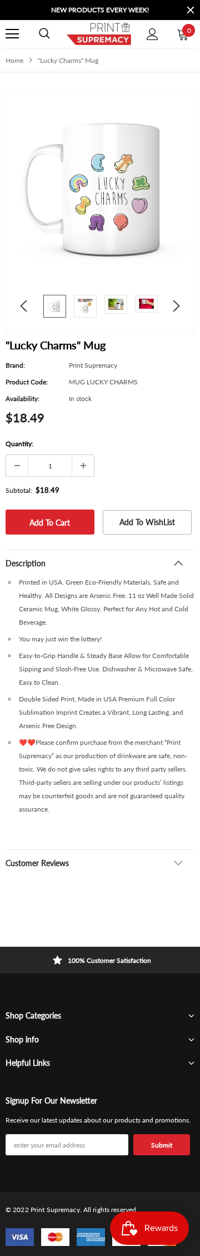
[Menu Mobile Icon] (12, 34)
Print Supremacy (93, 365)
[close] (190, 10)
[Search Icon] (44, 33)
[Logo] (98, 34)
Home (14, 60)
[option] (91, 10)
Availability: (22, 398)
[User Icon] (152, 34)
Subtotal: (19, 490)
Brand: (15, 365)
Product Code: (27, 382)
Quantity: (19, 443)
